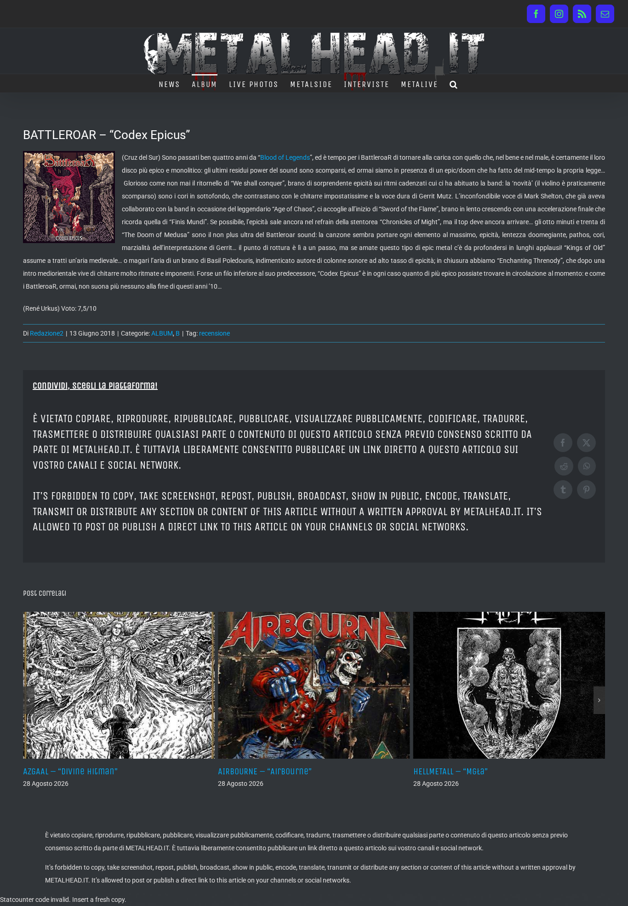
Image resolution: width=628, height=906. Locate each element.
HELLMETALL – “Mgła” (392, 771)
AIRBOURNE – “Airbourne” (207, 771)
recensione (214, 333)
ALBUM (162, 333)
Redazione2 (46, 333)
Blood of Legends (285, 157)
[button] (454, 83)
